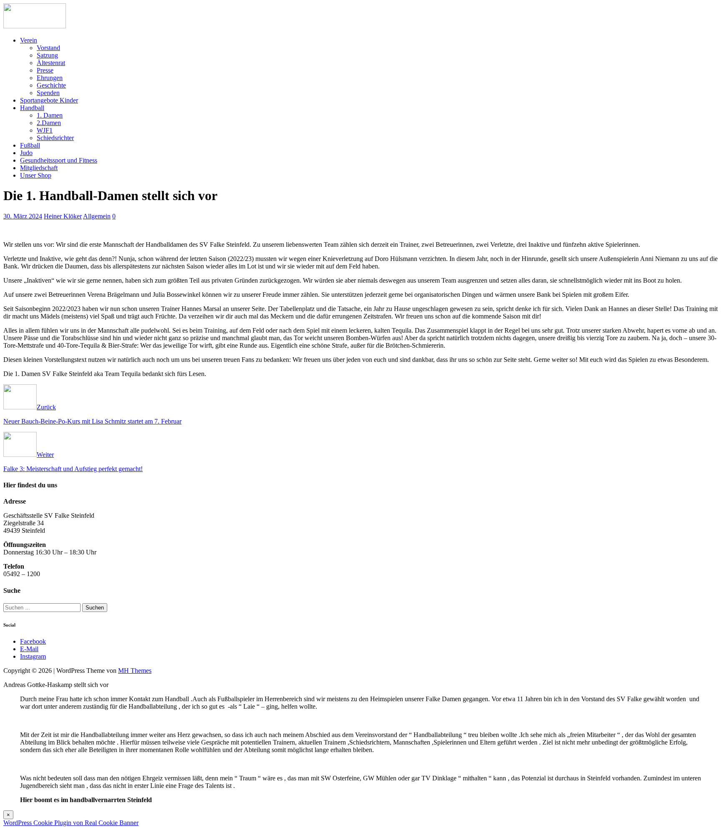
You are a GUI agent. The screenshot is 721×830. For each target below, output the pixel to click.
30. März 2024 (22, 216)
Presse (45, 70)
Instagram (33, 656)
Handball (32, 107)
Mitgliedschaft (39, 167)
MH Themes (134, 670)
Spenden (48, 92)
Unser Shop (35, 175)
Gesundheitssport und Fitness (58, 160)
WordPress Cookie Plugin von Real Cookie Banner (71, 822)
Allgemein (97, 216)
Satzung (47, 55)
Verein (28, 40)
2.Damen (49, 122)
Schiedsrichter (55, 137)
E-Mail (29, 648)
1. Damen (50, 115)
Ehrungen (50, 77)
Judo (26, 152)
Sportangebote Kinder (49, 100)
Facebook (33, 641)
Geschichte (51, 85)
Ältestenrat (51, 62)
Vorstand (48, 47)
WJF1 (45, 130)
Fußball (30, 145)
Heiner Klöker (63, 216)
